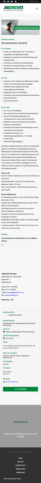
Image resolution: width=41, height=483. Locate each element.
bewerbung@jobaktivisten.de (15, 292)
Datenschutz (20, 465)
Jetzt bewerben (20, 389)
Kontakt (20, 462)
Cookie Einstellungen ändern (12, 479)
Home (21, 458)
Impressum (20, 472)
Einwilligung (20, 469)
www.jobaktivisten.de (11, 295)
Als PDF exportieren (11, 382)
